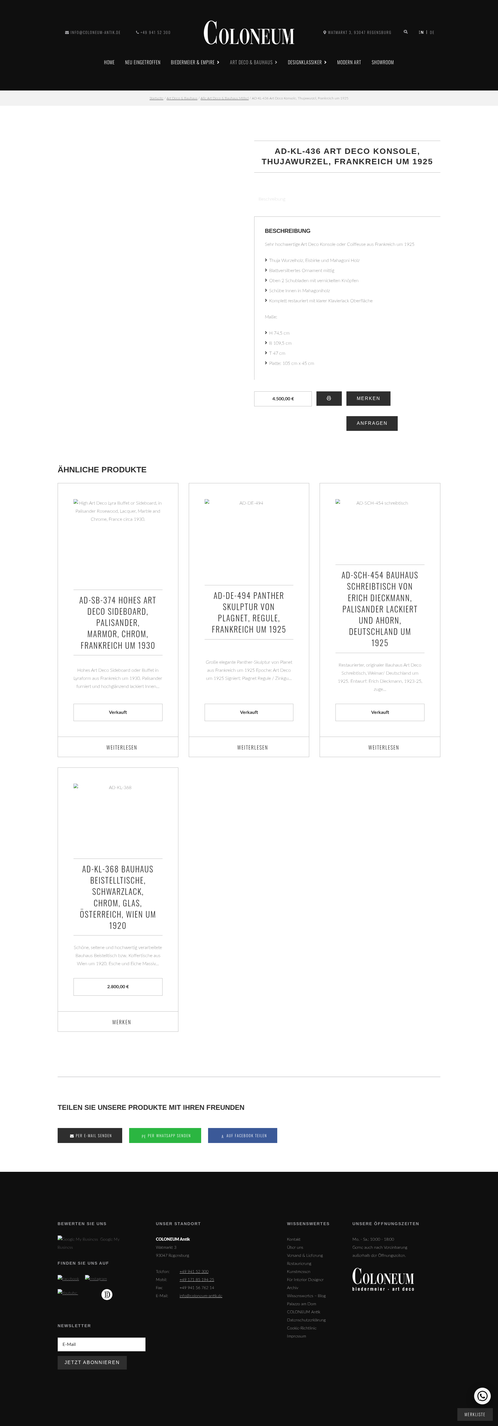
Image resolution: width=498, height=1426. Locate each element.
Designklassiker (305, 62)
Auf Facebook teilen (246, 1135)
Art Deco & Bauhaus (251, 62)
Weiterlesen (121, 747)
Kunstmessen (298, 1272)
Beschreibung (272, 199)
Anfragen (372, 423)
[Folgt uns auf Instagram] (96, 1279)
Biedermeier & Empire (193, 62)
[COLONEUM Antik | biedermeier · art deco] (249, 32)
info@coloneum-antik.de (96, 32)
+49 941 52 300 (156, 32)
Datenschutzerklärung (306, 1320)
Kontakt (294, 1240)
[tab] (269, 199)
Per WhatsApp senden (168, 1135)
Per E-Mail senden (93, 1135)
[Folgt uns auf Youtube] (68, 1293)
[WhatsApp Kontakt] (482, 1396)
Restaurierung (299, 1264)
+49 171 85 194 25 (197, 1280)
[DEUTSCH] (423, 32)
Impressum (296, 1336)
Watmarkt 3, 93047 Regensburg (360, 32)
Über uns (295, 1248)
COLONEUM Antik (303, 1312)
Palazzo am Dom (301, 1304)
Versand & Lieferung (305, 1256)
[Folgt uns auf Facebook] (68, 1279)
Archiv (292, 1288)
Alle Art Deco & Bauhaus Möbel (225, 98)
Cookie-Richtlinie (301, 1328)
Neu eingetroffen (143, 62)
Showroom (383, 62)
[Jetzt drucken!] (329, 398)
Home (109, 62)
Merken (368, 398)
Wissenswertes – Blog (306, 1296)
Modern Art (349, 62)
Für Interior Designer (305, 1280)
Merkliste (475, 1414)
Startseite (156, 98)
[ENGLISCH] (431, 32)
